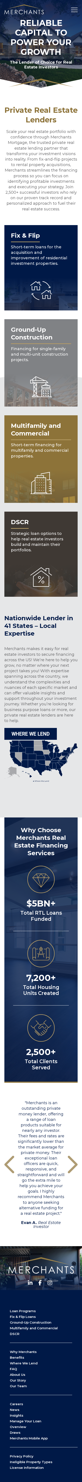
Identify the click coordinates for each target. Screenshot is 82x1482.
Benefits (17, 1363)
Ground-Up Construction (30, 1328)
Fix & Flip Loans (23, 1322)
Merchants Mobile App (29, 1444)
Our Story (18, 1386)
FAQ (13, 1374)
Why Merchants (23, 1357)
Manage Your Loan (25, 1427)
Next (73, 1167)
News (14, 1415)
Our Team (18, 1391)
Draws (15, 1438)
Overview (18, 1432)
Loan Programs (23, 1316)
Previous (9, 1167)
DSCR (14, 1339)
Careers (16, 1409)
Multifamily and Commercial (34, 1333)
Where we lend (31, 734)
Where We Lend (24, 1369)
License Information (27, 1473)
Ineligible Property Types (31, 1467)
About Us (17, 1380)
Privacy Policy (21, 1462)
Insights (16, 1421)
